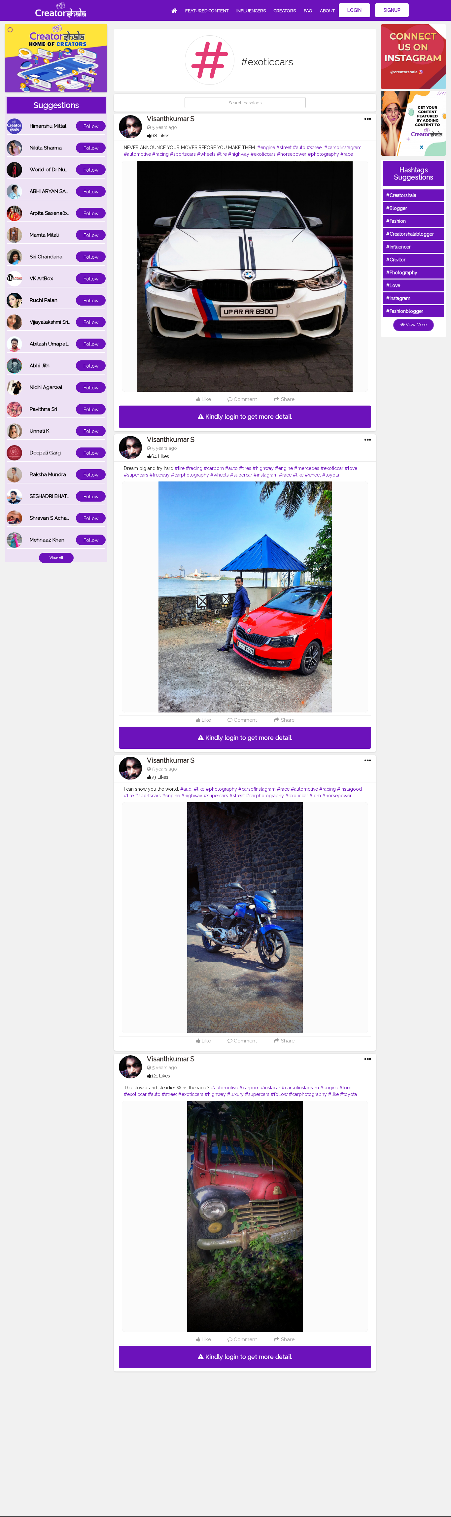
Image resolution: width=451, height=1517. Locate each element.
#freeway (160, 475)
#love (351, 468)
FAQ (308, 10)
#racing (160, 154)
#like (298, 475)
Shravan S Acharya (52, 518)
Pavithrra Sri (43, 409)
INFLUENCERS (251, 10)
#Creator (395, 259)
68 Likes (160, 135)
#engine (266, 147)
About (327, 10)
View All (56, 558)
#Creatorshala (401, 195)
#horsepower (291, 154)
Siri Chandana (46, 257)
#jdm (315, 795)
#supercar (241, 475)
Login (354, 10)
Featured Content (206, 10)
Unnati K (39, 431)
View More (416, 324)
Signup (392, 10)
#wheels (206, 154)
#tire (222, 154)
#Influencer (398, 246)
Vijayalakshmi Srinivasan (58, 322)
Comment (244, 399)
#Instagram (398, 298)
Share (287, 399)
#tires (245, 468)
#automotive (137, 154)
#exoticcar (332, 468)
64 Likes (160, 456)
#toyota (330, 475)
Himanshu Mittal (48, 126)
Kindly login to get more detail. (248, 416)
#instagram (266, 475)
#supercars (136, 475)
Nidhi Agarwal (46, 387)
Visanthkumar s (170, 119)
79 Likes (159, 777)
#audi (186, 789)
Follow (91, 126)
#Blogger (396, 208)
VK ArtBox (41, 278)
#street (284, 147)
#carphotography (190, 475)
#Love (393, 285)
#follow (279, 1094)
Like (205, 399)
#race (346, 154)
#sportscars (183, 154)
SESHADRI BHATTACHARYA (61, 496)
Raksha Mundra (48, 475)
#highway (238, 154)
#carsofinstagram (343, 147)
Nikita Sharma (46, 148)
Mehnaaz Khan (47, 540)
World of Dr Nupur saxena (60, 170)
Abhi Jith (40, 366)
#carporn (214, 468)
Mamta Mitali (44, 235)
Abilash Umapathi (50, 344)
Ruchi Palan (43, 300)
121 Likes (160, 1075)
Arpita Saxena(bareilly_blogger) (67, 213)
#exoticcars (263, 154)
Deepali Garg (45, 453)
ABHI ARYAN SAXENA (54, 191)
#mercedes (306, 468)
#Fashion (396, 221)
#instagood (349, 789)
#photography (323, 154)
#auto (299, 147)
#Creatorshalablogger (410, 234)
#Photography (401, 272)
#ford (345, 1087)
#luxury (235, 1094)
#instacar (270, 1087)
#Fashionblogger (404, 311)
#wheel (315, 147)
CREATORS (285, 10)
